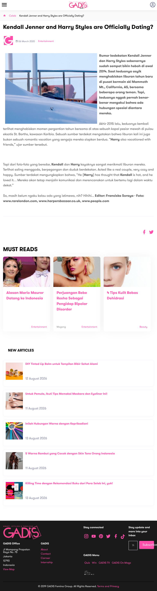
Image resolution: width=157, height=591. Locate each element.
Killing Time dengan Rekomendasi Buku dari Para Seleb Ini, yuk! (69, 483)
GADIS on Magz (121, 563)
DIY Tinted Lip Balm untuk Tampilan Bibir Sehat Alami (61, 364)
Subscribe (148, 545)
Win (94, 563)
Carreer (45, 558)
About (44, 549)
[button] (151, 232)
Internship (47, 562)
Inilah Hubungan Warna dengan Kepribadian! (56, 424)
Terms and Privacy (108, 586)
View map (9, 569)
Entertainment (46, 41)
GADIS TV (104, 563)
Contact (46, 554)
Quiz (87, 563)
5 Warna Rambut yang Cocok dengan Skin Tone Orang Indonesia (70, 453)
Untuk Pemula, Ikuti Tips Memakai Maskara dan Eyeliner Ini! (66, 394)
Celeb (12, 16)
